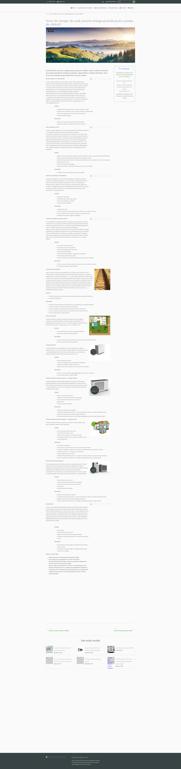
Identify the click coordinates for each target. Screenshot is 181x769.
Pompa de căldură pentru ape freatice (124, 88)
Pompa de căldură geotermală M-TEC (124, 82)
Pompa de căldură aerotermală (124, 85)
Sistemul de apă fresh (124, 91)
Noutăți (50, 30)
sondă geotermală (83, 145)
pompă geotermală (53, 569)
